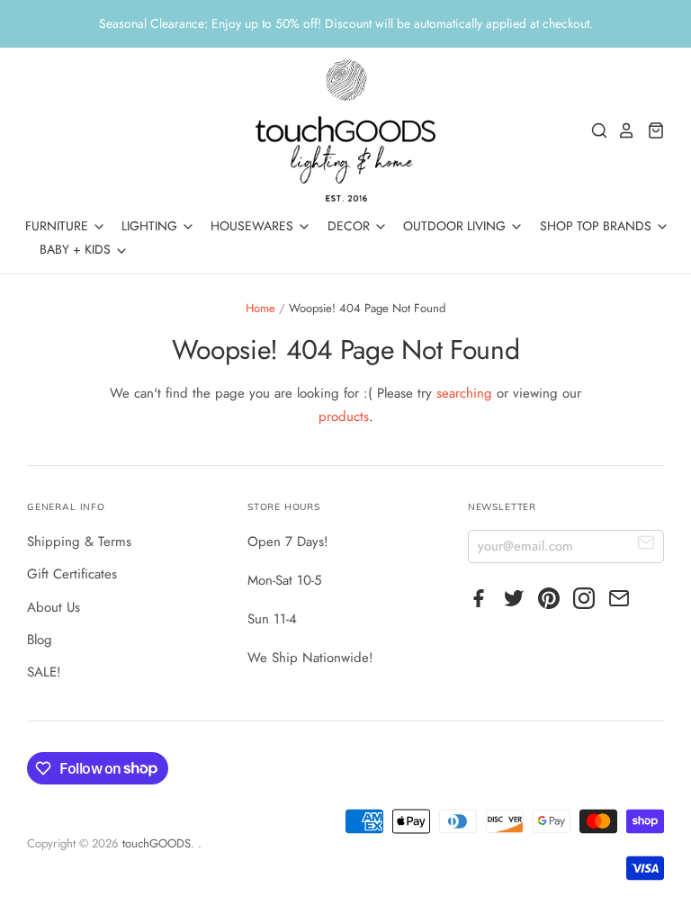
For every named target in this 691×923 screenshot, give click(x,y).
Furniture (58, 226)
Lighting (151, 226)
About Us (53, 607)
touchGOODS (156, 843)
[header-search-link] (594, 130)
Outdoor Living (456, 226)
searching (464, 393)
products (344, 416)
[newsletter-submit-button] (646, 545)
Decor (350, 226)
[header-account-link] (621, 130)
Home (260, 308)
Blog (39, 640)
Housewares (254, 226)
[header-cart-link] (651, 130)
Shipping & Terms (79, 541)
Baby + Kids (77, 249)
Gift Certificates (72, 574)
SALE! (44, 672)
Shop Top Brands (597, 226)
